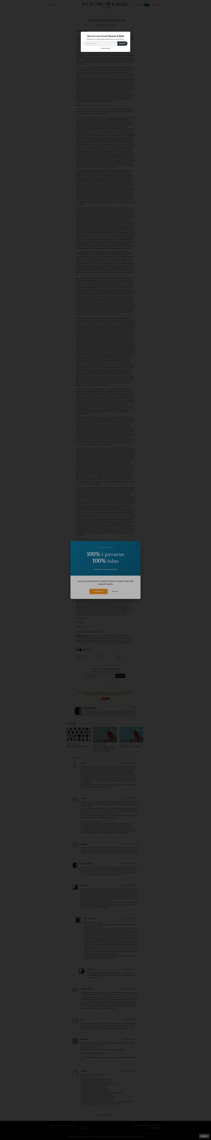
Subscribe (122, 43)
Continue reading (105, 48)
